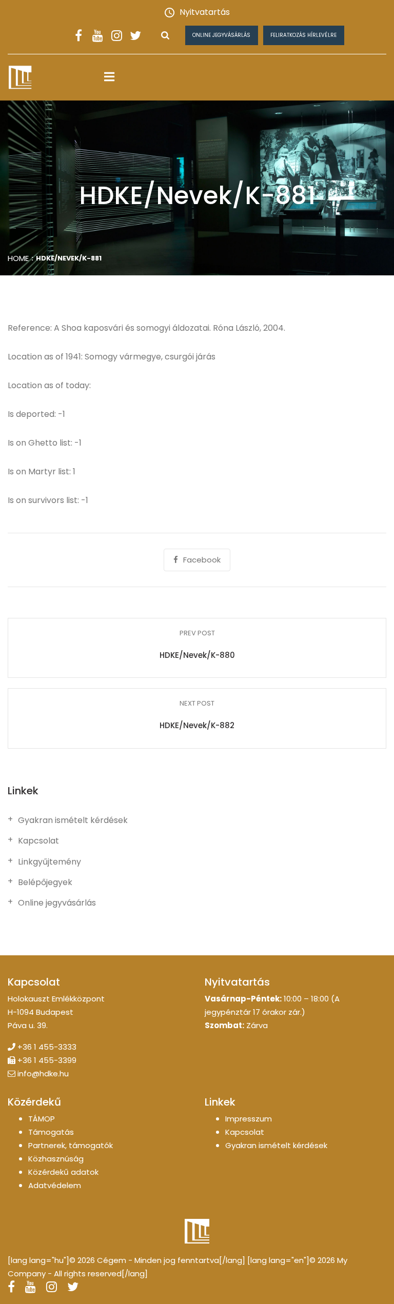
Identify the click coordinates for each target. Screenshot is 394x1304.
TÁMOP (41, 1118)
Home (18, 258)
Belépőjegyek (45, 882)
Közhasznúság (56, 1158)
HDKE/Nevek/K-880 (197, 655)
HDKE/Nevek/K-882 (197, 725)
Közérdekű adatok (63, 1172)
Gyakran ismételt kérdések (73, 820)
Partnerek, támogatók (70, 1145)
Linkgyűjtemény (49, 862)
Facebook (202, 559)
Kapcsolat (38, 841)
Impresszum (248, 1118)
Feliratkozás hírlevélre (303, 35)
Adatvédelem (54, 1185)
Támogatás (51, 1132)
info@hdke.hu (43, 1073)
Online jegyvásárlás (221, 35)
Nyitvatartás (205, 12)
